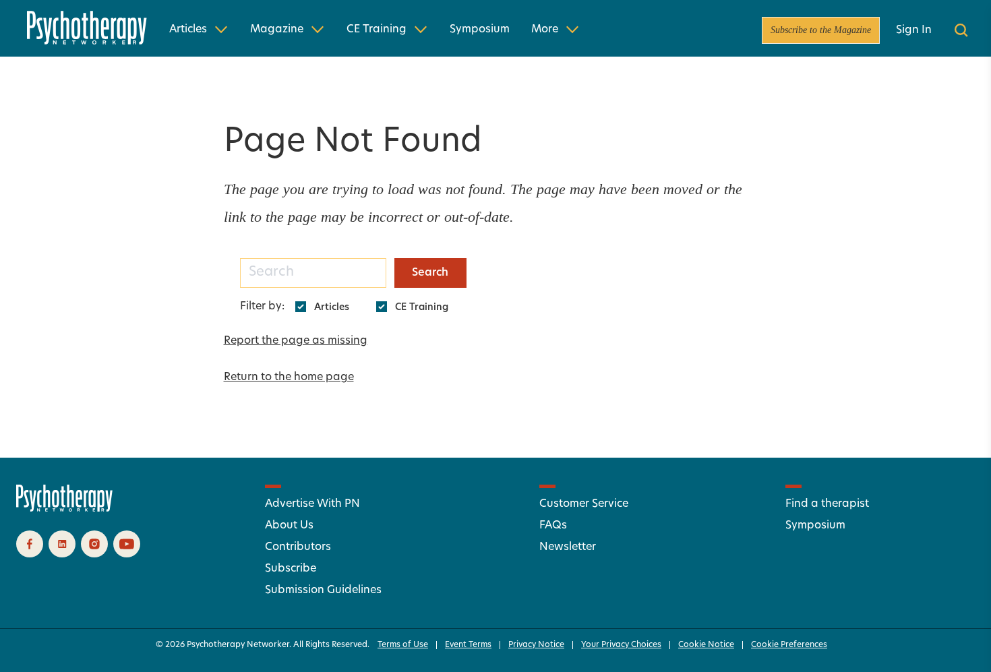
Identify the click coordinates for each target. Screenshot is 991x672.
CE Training (377, 29)
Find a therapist (827, 504)
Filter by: (262, 306)
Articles (188, 29)
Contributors (298, 547)
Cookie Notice (706, 645)
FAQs (553, 525)
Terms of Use (403, 645)
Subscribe (290, 568)
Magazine (276, 29)
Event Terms (468, 645)
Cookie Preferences (789, 645)
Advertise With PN (312, 504)
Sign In (914, 30)
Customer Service (583, 504)
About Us (289, 525)
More (544, 29)
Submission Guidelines (323, 590)
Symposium (480, 29)
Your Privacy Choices (621, 645)
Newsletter (567, 547)
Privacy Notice (536, 645)
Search (430, 273)
